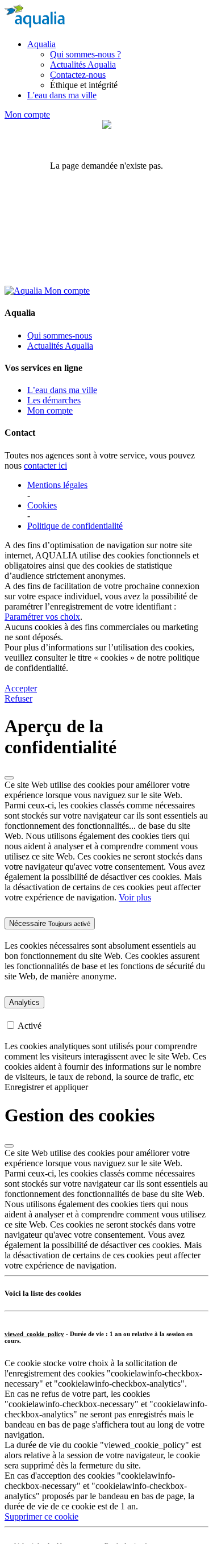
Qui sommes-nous (59, 335)
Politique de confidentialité (75, 526)
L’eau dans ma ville (62, 390)
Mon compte (27, 114)
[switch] (10, 1025)
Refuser (18, 698)
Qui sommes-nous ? (85, 54)
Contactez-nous (78, 75)
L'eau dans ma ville (62, 95)
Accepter (21, 688)
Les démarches (54, 400)
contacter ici (45, 465)
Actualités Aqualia (83, 64)
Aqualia (41, 44)
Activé (29, 1025)
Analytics (24, 1002)
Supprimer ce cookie (41, 1516)
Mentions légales (57, 485)
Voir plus (135, 897)
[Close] (9, 777)
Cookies (42, 505)
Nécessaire (49, 923)
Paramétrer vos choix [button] (42, 616)
